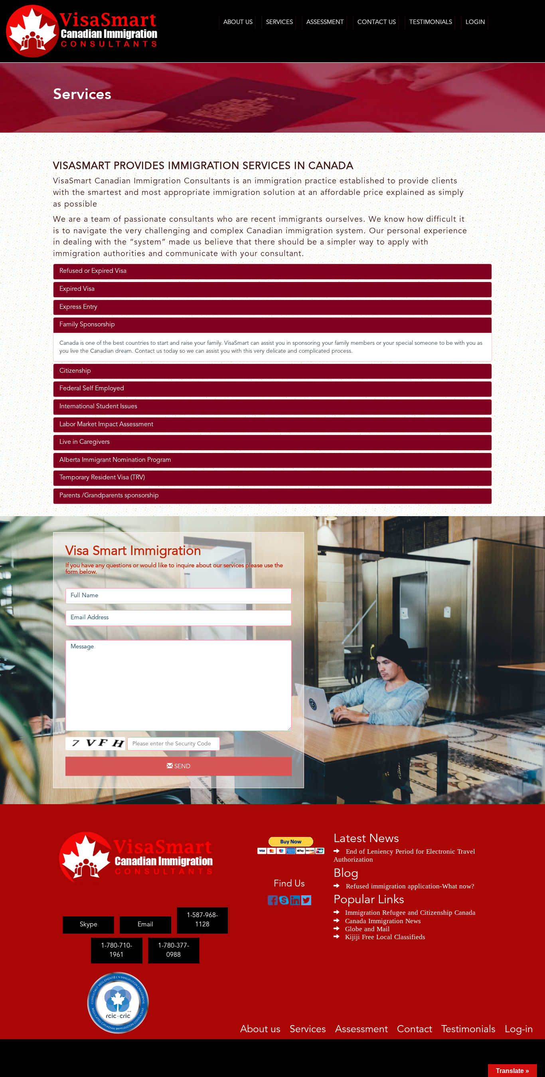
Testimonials (430, 23)
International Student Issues (98, 406)
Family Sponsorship (87, 325)
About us (303, 1028)
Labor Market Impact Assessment (106, 424)
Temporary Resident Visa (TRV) (102, 478)
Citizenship (75, 371)
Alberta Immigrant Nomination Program (115, 460)
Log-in (521, 1028)
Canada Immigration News (383, 920)
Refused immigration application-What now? (410, 885)
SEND (181, 767)
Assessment (325, 23)
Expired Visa (77, 289)
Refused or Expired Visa (92, 271)
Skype (88, 915)
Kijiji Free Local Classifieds (385, 936)
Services (279, 23)
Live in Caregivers (84, 442)
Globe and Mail (367, 928)
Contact (434, 1028)
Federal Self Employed (91, 388)
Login (475, 23)
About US (238, 23)
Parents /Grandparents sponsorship (109, 496)
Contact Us (376, 23)
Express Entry (78, 307)
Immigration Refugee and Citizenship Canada (410, 912)
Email (145, 915)
